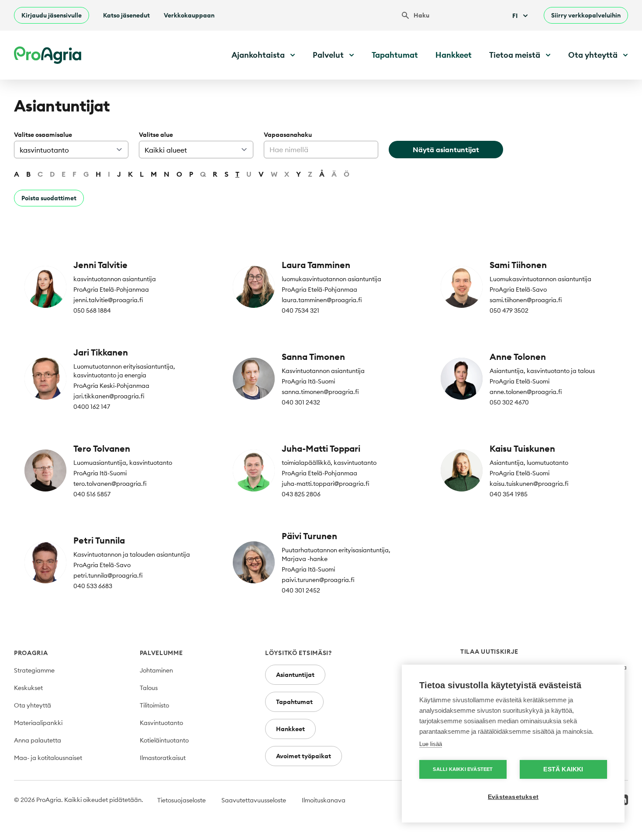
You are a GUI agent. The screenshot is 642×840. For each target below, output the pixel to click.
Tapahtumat (395, 55)
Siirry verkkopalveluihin (586, 15)
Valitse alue (156, 135)
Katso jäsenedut (126, 15)
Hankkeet (453, 55)
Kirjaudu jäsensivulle (51, 15)
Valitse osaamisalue (43, 135)
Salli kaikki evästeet (463, 769)
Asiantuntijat (295, 675)
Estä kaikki (563, 769)
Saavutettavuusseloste (253, 800)
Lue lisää (430, 744)
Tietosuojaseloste (181, 800)
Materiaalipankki (38, 723)
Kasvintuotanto (161, 723)
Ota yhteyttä (32, 705)
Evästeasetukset (513, 797)
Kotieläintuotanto (164, 740)
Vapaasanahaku (288, 135)
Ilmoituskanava (323, 800)
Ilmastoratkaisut (163, 758)
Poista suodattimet (48, 198)
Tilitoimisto (154, 705)
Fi (515, 16)
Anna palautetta (37, 740)
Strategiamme (34, 670)
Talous (149, 688)
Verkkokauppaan (189, 15)
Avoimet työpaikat (303, 756)
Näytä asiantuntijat (446, 149)
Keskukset (28, 688)
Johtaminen (156, 670)
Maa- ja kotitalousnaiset (48, 758)
